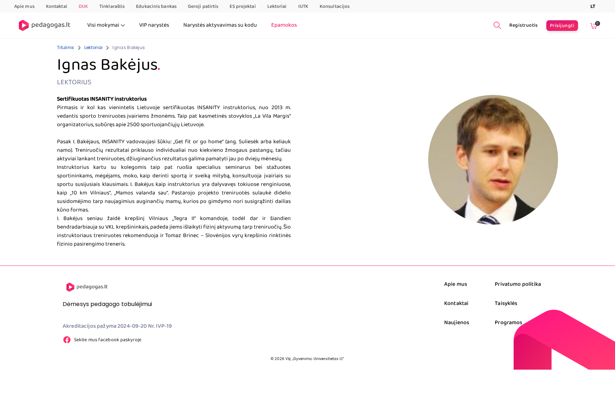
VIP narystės (154, 25)
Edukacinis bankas (156, 6)
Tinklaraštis (112, 6)
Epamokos (284, 25)
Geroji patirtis (203, 6)
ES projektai (243, 6)
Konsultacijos (334, 6)
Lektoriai (277, 6)
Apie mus (24, 6)
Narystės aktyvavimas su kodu (220, 25)
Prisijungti (562, 25)
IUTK (303, 6)
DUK (83, 6)
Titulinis (65, 47)
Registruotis (523, 25)
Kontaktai (56, 6)
